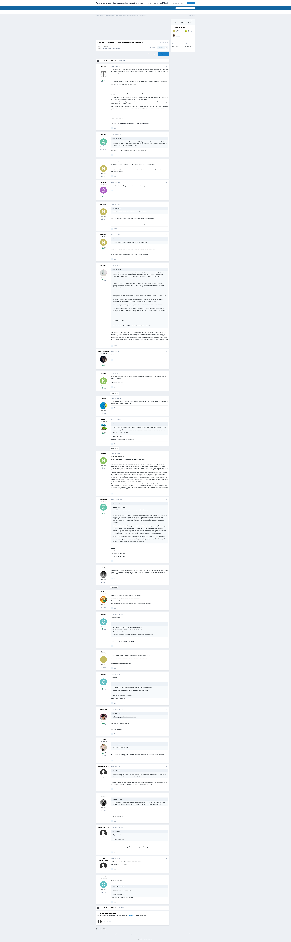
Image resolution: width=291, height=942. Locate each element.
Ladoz (103, 652)
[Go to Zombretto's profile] (103, 507)
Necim (103, 453)
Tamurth (103, 398)
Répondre (163, 54)
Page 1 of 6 (121, 60)
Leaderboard (127, 12)
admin (103, 134)
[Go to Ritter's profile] (103, 574)
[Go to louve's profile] (174, 35)
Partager (153, 47)
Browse (99, 8)
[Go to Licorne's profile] (103, 802)
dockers (103, 592)
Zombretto (103, 499)
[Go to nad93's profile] (103, 747)
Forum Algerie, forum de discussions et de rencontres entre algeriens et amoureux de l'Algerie (132, 3)
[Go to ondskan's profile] (103, 427)
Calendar (105, 12)
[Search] (193, 8)
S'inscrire (191, 3)
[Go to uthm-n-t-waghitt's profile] (103, 359)
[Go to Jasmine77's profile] (103, 272)
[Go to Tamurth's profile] (103, 405)
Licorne (103, 795)
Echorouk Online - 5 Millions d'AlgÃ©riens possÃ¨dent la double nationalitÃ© (130, 123)
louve (177, 34)
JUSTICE (105, 46)
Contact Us (149, 938)
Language (141, 938)
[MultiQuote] (112, 128)
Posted (116, 66)
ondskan (103, 419)
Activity (105, 8)
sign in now (130, 915)
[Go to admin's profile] (103, 141)
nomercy (103, 161)
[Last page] (116, 61)
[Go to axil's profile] (186, 31)
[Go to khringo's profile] (103, 380)
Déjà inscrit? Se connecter (178, 3)
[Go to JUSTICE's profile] (99, 47)
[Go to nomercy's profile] (103, 168)
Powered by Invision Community (145, 939)
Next (112, 60)
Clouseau (103, 709)
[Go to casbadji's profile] (103, 621)
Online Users (118, 12)
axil (189, 30)
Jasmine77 (103, 265)
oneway (103, 182)
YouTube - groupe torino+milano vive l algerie (122, 641)
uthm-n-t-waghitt (103, 351)
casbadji (103, 614)
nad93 (103, 740)
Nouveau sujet (152, 54)
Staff (111, 12)
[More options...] (166, 66)
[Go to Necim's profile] (103, 460)
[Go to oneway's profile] (103, 190)
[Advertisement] (123, 29)
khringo (103, 373)
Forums (98, 12)
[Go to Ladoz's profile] (103, 659)
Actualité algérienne (115, 48)
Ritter (103, 567)
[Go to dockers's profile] (103, 599)
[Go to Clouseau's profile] (103, 716)
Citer (115, 128)
